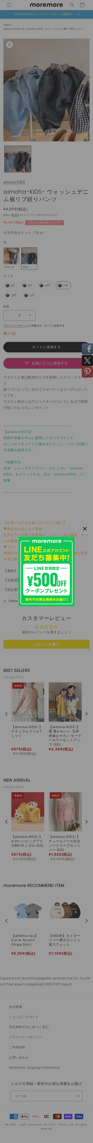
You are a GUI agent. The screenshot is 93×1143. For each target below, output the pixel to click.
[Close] (84, 528)
